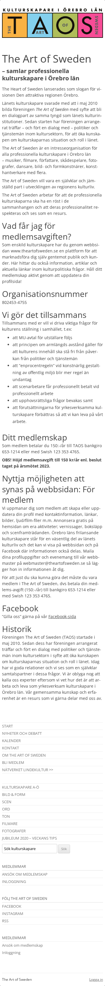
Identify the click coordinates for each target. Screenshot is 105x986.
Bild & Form (13, 794)
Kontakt (10, 747)
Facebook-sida (62, 616)
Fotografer (14, 830)
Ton (6, 816)
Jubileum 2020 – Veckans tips (29, 838)
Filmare (10, 823)
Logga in (96, 979)
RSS (5, 920)
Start (7, 726)
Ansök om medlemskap (25, 874)
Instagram (12, 913)
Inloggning (14, 881)
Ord (6, 809)
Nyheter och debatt (22, 733)
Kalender (11, 740)
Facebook (11, 906)
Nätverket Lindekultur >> (27, 769)
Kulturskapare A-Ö (20, 787)
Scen (6, 801)
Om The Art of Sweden (24, 755)
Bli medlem (13, 762)
